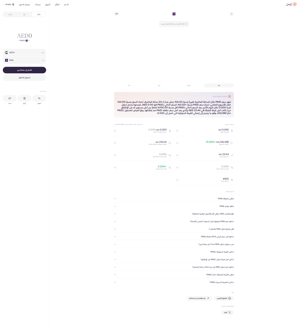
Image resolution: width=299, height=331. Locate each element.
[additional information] (177, 131)
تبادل (10, 14)
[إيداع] (24, 98)
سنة (129, 85)
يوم (219, 85)
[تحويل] (39, 98)
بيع (24, 14)
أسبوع (189, 85)
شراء (38, 14)
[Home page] (291, 4)
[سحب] (10, 98)
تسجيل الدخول (24, 77)
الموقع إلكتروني (222, 298)
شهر (159, 85)
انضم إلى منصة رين (24, 70)
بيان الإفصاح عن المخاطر (197, 298)
